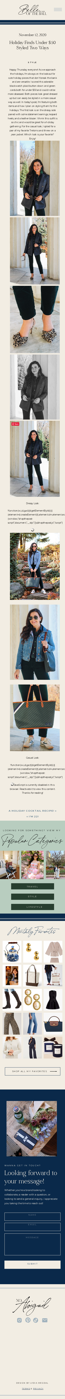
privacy (38, 1388)
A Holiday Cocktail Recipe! (31, 810)
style (32, 62)
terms (26, 1388)
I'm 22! (34, 816)
